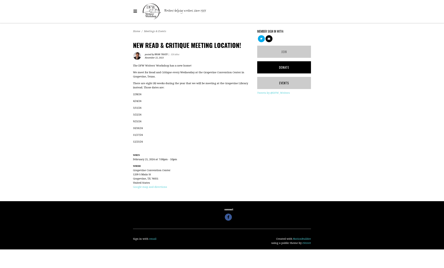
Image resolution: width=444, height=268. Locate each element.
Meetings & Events (155, 31)
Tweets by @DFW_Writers (273, 92)
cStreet (306, 243)
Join (284, 51)
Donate (284, 67)
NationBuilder (302, 238)
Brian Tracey (161, 54)
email (152, 238)
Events (284, 83)
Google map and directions (150, 187)
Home (136, 31)
